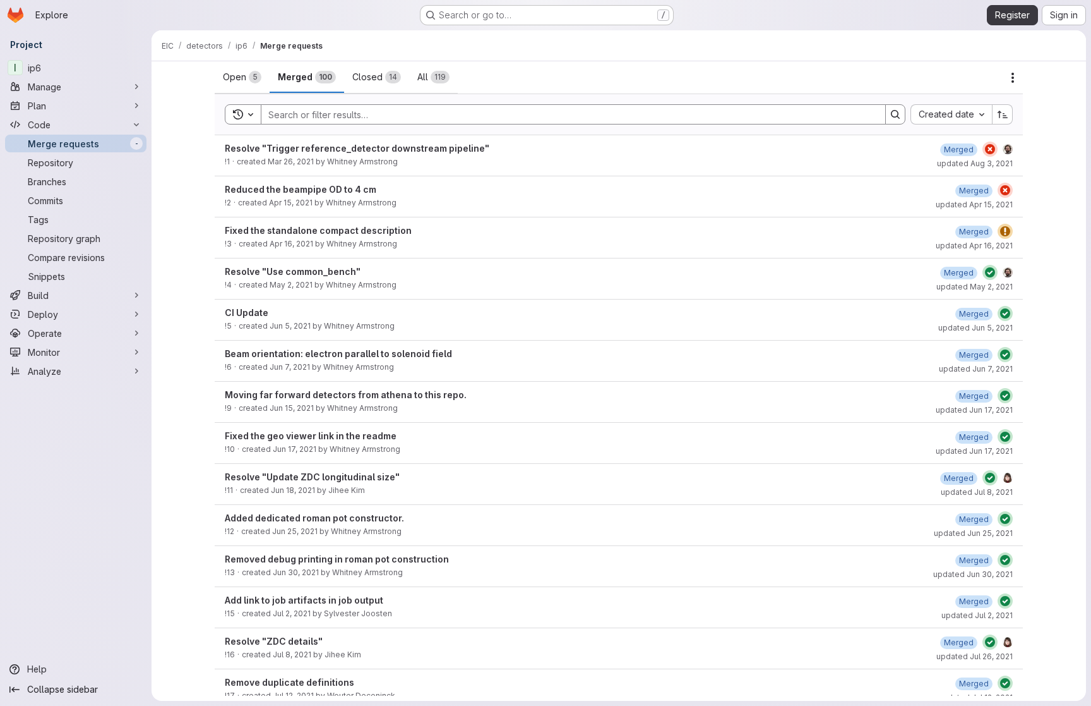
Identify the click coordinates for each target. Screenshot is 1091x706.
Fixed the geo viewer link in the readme (310, 435)
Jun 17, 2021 (294, 449)
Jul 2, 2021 (292, 613)
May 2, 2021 (291, 284)
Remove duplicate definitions (289, 682)
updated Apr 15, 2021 (974, 204)
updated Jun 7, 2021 (976, 369)
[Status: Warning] (1005, 231)
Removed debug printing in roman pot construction (337, 559)
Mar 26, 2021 (291, 161)
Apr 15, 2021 (291, 202)
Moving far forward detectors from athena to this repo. (346, 394)
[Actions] (1013, 78)
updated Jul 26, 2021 (974, 656)
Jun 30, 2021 (296, 572)
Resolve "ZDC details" (274, 641)
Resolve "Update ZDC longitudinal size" (312, 477)
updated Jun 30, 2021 (973, 574)
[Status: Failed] (990, 149)
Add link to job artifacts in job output (304, 600)
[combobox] (951, 114)
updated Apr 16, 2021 (974, 245)
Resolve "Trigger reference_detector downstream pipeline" (357, 148)
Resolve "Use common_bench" (293, 271)
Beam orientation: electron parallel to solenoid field (338, 353)
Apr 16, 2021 (291, 243)
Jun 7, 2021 (290, 367)
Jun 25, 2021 (295, 531)
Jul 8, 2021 (292, 654)
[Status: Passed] (990, 272)
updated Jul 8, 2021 (977, 492)
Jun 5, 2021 (290, 326)
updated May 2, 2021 (974, 286)
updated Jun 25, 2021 (973, 533)
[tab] (242, 77)
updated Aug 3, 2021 (975, 163)
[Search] (895, 114)
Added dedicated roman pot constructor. (314, 518)
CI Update (246, 312)
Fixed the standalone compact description (318, 230)
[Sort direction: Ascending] (1003, 114)
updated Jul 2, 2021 (977, 615)
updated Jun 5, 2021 (975, 327)
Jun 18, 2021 (293, 490)
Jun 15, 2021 (292, 408)
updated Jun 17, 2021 (974, 410)
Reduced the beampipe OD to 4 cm (300, 189)
